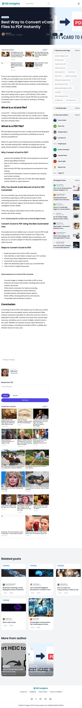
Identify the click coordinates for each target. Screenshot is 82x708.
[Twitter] (36, 699)
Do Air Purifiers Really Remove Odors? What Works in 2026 (60, 218)
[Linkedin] (50, 699)
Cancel (15, 395)
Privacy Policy (43, 692)
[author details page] (3, 34)
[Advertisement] (25, 343)
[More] (61, 34)
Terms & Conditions (56, 692)
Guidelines (33, 692)
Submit (5, 395)
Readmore (14, 373)
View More (25, 400)
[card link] (76, 187)
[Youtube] (40, 699)
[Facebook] (31, 699)
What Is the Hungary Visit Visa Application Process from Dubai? (61, 237)
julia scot (8, 33)
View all (77, 50)
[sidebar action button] (79, 4)
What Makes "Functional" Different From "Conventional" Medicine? (61, 227)
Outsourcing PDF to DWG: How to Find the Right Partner (26, 218)
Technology (5, 17)
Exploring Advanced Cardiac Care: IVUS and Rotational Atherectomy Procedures (61, 199)
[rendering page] (11, 3)
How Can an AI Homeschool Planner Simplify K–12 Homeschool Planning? (62, 189)
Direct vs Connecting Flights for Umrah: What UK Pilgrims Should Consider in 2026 (62, 208)
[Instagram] (45, 699)
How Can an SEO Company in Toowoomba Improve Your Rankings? (62, 246)
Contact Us (23, 692)
